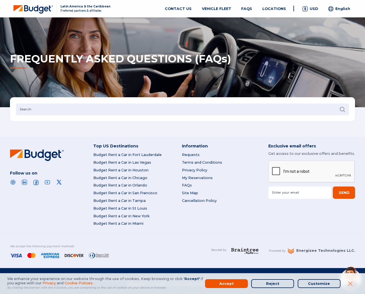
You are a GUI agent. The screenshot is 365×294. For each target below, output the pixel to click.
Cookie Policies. (79, 283)
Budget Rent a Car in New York (121, 216)
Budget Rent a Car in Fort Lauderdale (127, 155)
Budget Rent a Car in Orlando (120, 185)
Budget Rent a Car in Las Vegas (122, 162)
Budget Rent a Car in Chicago (120, 178)
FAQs (187, 185)
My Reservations (197, 178)
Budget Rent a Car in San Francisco (125, 193)
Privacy (49, 283)
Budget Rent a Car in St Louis (120, 208)
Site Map (190, 193)
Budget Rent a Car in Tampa (119, 200)
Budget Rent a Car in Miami (118, 223)
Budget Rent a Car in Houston (121, 170)
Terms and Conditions (202, 162)
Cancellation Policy (199, 200)
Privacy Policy (194, 170)
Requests (191, 155)
